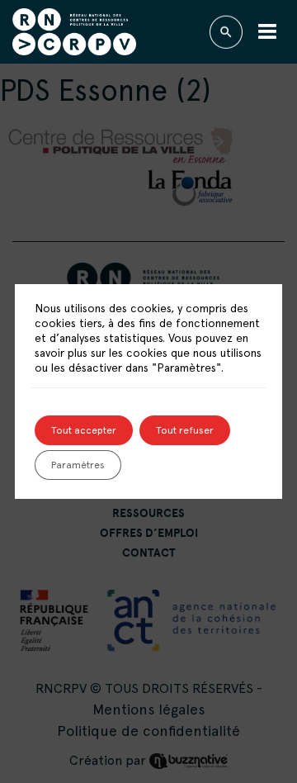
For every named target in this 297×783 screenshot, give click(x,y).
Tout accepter (83, 430)
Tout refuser (185, 430)
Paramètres (78, 465)
